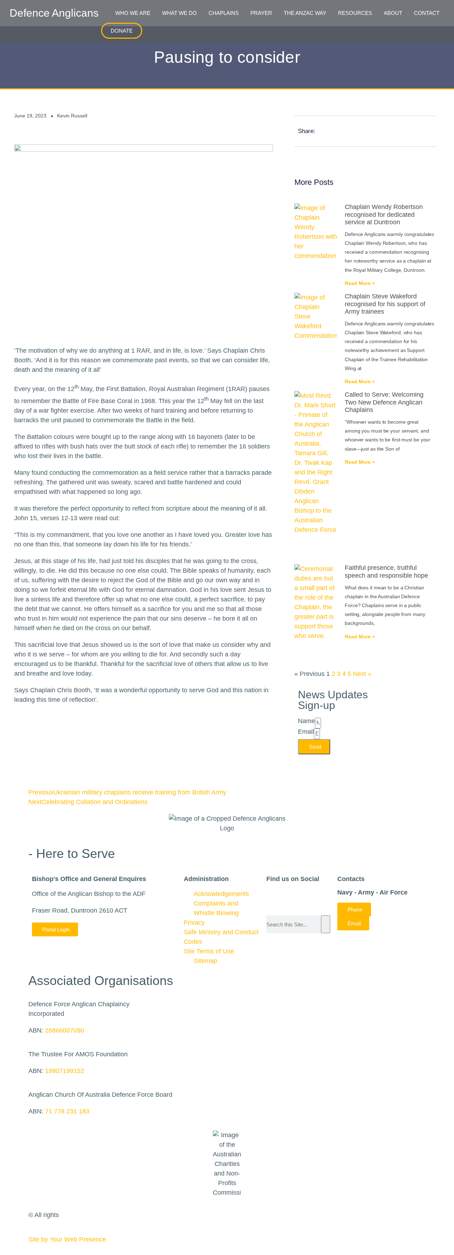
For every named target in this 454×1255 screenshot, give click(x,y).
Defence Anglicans (54, 13)
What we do (179, 13)
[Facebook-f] (268, 893)
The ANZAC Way (305, 13)
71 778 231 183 (67, 1111)
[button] (345, 31)
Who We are (132, 13)
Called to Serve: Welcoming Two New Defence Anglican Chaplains (384, 402)
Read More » (360, 283)
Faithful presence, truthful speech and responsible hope (386, 571)
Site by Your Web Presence (67, 1239)
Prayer (261, 13)
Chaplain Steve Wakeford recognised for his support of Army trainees (385, 304)
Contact (426, 13)
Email (306, 731)
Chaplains (224, 13)
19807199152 (64, 1070)
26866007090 (64, 1030)
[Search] (325, 924)
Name (306, 721)
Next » (362, 673)
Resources (355, 13)
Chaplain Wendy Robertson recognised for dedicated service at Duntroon (384, 214)
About (393, 13)
